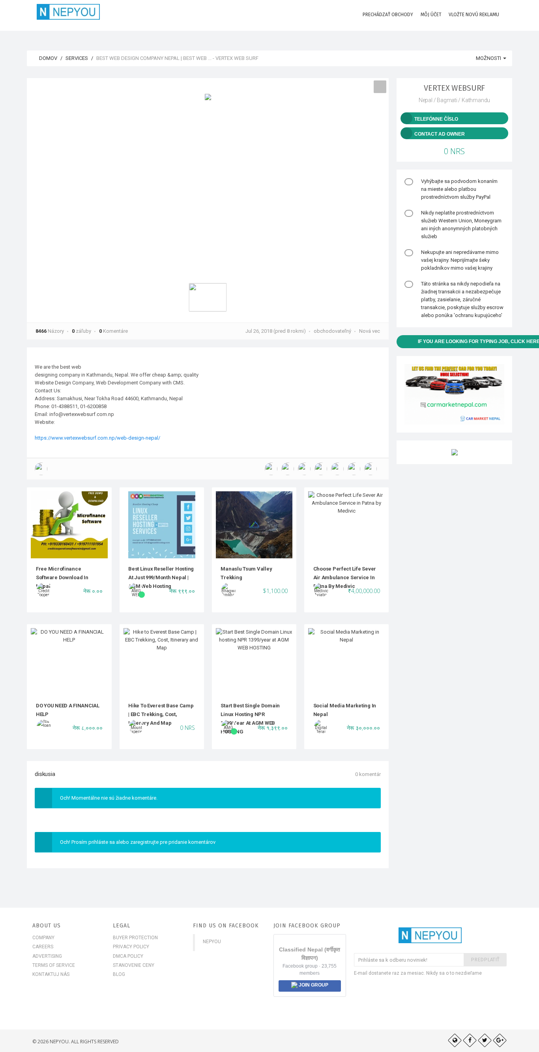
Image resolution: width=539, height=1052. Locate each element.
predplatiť (485, 959)
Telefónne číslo (436, 119)
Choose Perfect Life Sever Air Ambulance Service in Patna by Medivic (344, 577)
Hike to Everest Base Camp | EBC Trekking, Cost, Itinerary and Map (161, 714)
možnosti (489, 58)
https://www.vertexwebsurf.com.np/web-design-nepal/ (97, 438)
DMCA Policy (128, 956)
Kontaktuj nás (50, 974)
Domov (47, 58)
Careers (42, 946)
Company (43, 937)
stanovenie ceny (133, 965)
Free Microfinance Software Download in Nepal (62, 577)
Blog (119, 974)
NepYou (212, 941)
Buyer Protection (135, 937)
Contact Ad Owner (439, 134)
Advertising (47, 956)
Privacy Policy (131, 946)
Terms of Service (53, 965)
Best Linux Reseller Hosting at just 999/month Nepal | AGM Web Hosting (161, 577)
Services (77, 58)
